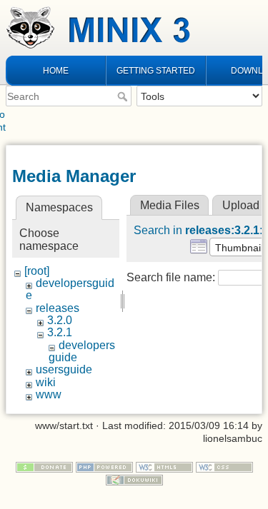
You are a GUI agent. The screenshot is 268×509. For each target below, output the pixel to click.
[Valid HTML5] (164, 466)
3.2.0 (59, 320)
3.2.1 (59, 332)
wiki (46, 382)
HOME (56, 71)
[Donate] (44, 466)
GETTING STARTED (155, 71)
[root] (36, 271)
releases (57, 308)
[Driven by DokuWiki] (134, 479)
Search (124, 96)
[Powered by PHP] (104, 466)
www (48, 394)
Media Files (169, 205)
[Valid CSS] (224, 466)
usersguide (64, 369)
